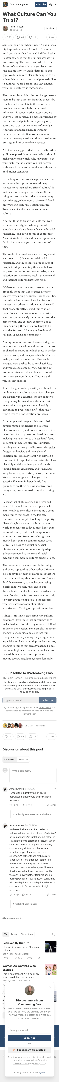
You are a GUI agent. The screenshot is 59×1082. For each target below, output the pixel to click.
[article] (29, 950)
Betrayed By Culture (16, 943)
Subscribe (41, 4)
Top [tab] (6, 934)
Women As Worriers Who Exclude (19, 967)
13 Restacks (39, 725)
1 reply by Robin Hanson (25, 904)
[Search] (53, 934)
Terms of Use (45, 707)
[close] (49, 986)
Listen (52, 28)
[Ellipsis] (54, 788)
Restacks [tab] (23, 759)
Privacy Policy (39, 1063)
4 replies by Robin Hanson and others (32, 814)
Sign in (52, 4)
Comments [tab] (10, 759)
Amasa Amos (16, 788)
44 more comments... (13, 918)
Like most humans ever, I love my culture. (21, 949)
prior (52, 447)
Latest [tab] (14, 934)
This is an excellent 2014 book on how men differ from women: (21, 975)
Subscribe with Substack (31, 1049)
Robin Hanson (16, 27)
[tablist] (16, 759)
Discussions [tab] (27, 934)
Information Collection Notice (35, 710)
